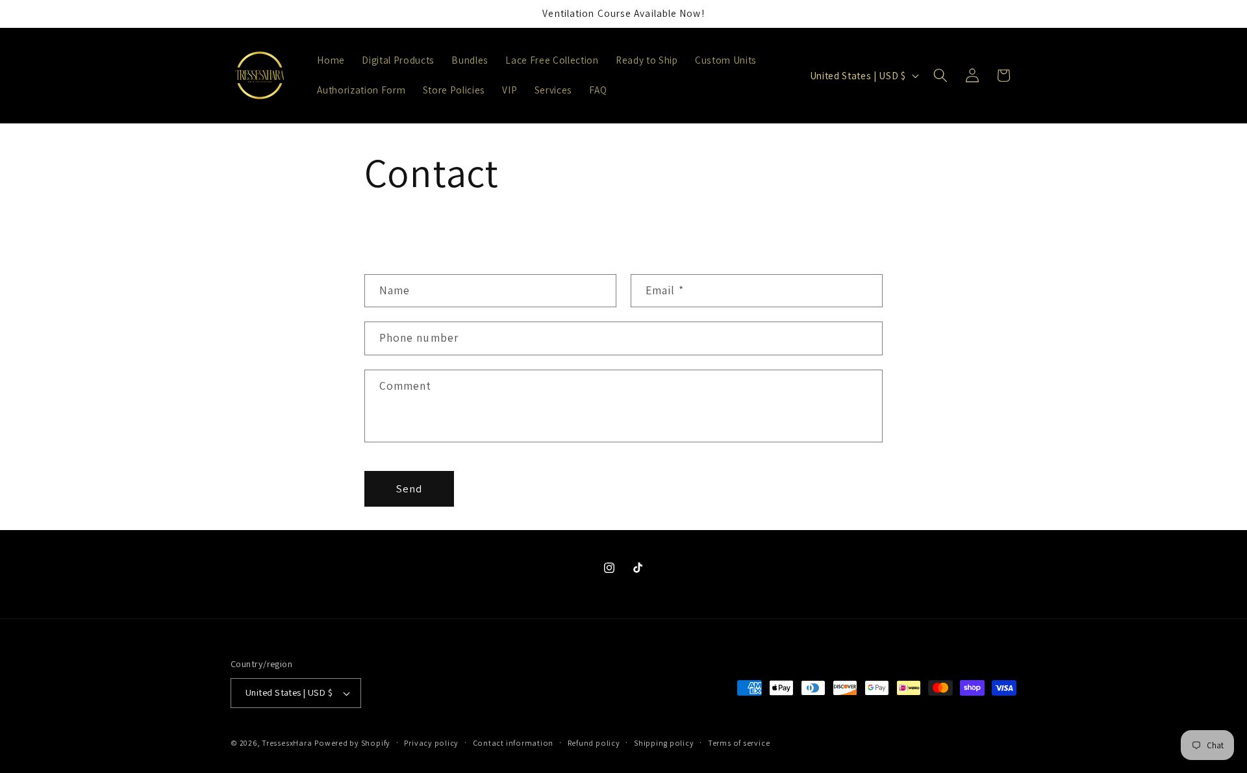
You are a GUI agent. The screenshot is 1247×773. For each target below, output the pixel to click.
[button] (940, 75)
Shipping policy (664, 743)
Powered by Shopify (352, 743)
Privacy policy (431, 743)
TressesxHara (287, 743)
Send (409, 488)
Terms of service (739, 743)
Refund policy (594, 743)
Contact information (513, 743)
